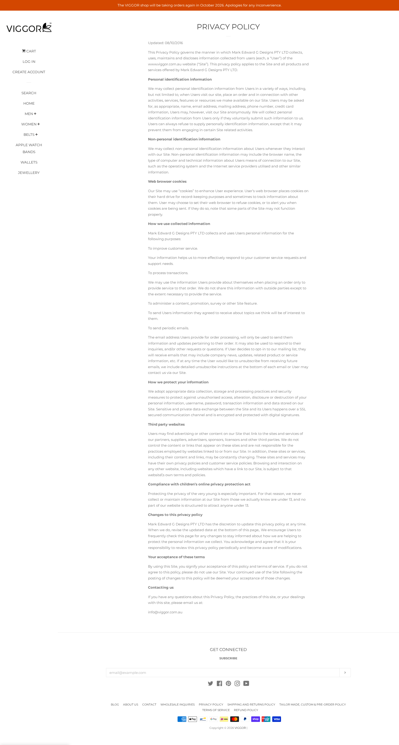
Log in (29, 61)
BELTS (29, 134)
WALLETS (29, 162)
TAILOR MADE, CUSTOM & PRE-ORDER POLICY (312, 704)
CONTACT (149, 704)
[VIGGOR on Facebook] (219, 684)
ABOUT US (130, 704)
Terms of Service (216, 710)
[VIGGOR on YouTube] (246, 684)
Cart (30, 51)
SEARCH (28, 93)
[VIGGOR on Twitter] (210, 684)
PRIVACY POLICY (211, 704)
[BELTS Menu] (36, 135)
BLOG (115, 704)
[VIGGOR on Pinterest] (228, 684)
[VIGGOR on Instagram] (237, 684)
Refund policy (246, 710)
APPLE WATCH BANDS (29, 148)
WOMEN (28, 124)
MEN (29, 114)
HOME (29, 103)
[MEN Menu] (35, 114)
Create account (28, 72)
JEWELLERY (29, 172)
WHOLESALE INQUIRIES (177, 704)
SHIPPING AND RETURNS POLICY (251, 704)
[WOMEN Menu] (38, 124)
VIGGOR (240, 728)
